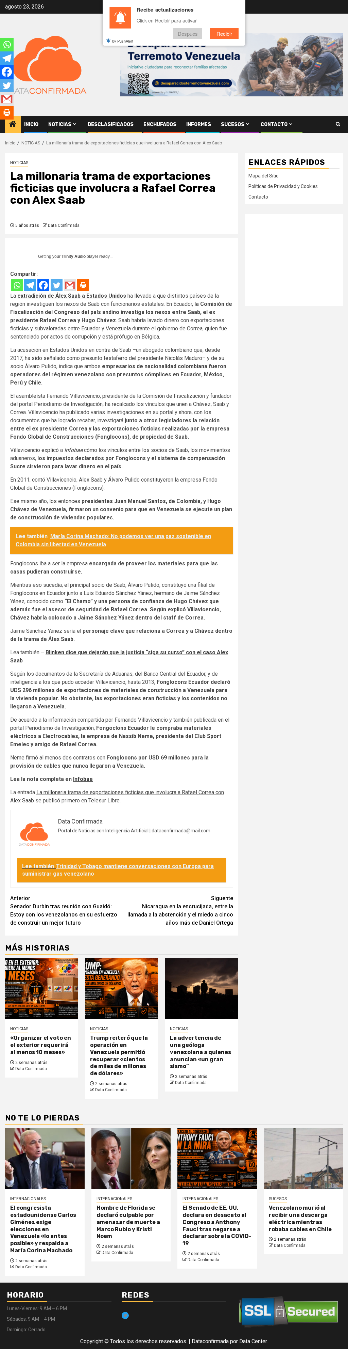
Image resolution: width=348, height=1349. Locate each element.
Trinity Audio (74, 256)
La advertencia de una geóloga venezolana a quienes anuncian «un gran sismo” (200, 1052)
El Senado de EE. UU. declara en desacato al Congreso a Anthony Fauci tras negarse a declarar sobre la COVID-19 (216, 1225)
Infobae (83, 779)
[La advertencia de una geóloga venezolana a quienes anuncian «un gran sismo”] (201, 988)
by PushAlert (122, 41)
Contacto (274, 124)
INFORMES (198, 124)
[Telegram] (30, 285)
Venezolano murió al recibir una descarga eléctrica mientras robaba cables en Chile (300, 1218)
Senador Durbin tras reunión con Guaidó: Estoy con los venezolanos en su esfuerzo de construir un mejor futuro (63, 910)
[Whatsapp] (17, 285)
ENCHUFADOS (159, 124)
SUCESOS (232, 124)
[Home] (13, 124)
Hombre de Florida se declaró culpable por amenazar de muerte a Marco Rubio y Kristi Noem (128, 1222)
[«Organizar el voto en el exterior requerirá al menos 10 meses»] (41, 988)
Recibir (224, 33)
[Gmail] (70, 285)
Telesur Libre (104, 800)
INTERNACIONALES (28, 1198)
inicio (31, 124)
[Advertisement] (294, 260)
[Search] (338, 124)
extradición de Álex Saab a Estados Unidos (71, 296)
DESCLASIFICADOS (111, 124)
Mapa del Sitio (263, 175)
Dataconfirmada (210, 1341)
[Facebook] (43, 285)
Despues (188, 33)
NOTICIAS (59, 124)
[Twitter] (57, 285)
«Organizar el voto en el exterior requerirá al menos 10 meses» (40, 1045)
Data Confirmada (64, 225)
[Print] (83, 285)
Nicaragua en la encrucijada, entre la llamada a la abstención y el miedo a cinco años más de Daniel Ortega (180, 910)
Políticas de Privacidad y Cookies (283, 186)
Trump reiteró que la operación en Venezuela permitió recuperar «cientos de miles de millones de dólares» (119, 1056)
